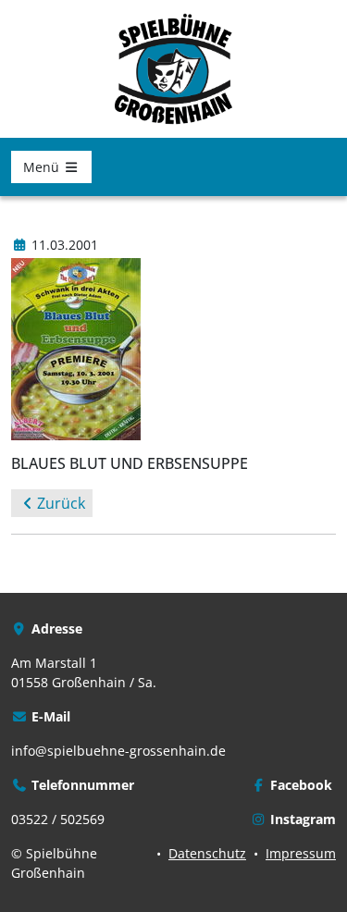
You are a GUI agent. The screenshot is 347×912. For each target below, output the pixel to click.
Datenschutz (207, 853)
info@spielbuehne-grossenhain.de (118, 750)
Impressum (301, 853)
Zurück (61, 503)
